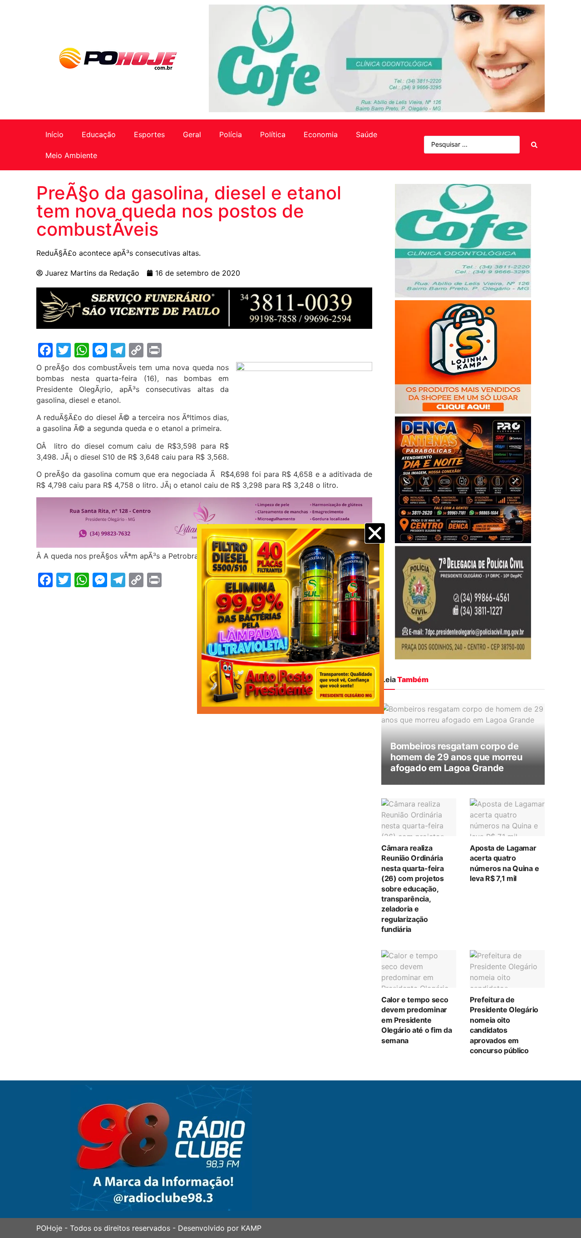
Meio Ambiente (71, 155)
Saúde (366, 134)
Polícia (230, 134)
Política (273, 134)
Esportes (149, 134)
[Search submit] (534, 145)
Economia (321, 134)
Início (54, 134)
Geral (192, 134)
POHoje (49, 1228)
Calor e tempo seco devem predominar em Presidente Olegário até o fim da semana (416, 1020)
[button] (375, 533)
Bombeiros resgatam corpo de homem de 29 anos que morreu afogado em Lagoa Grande (456, 757)
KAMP (251, 1228)
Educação (99, 134)
